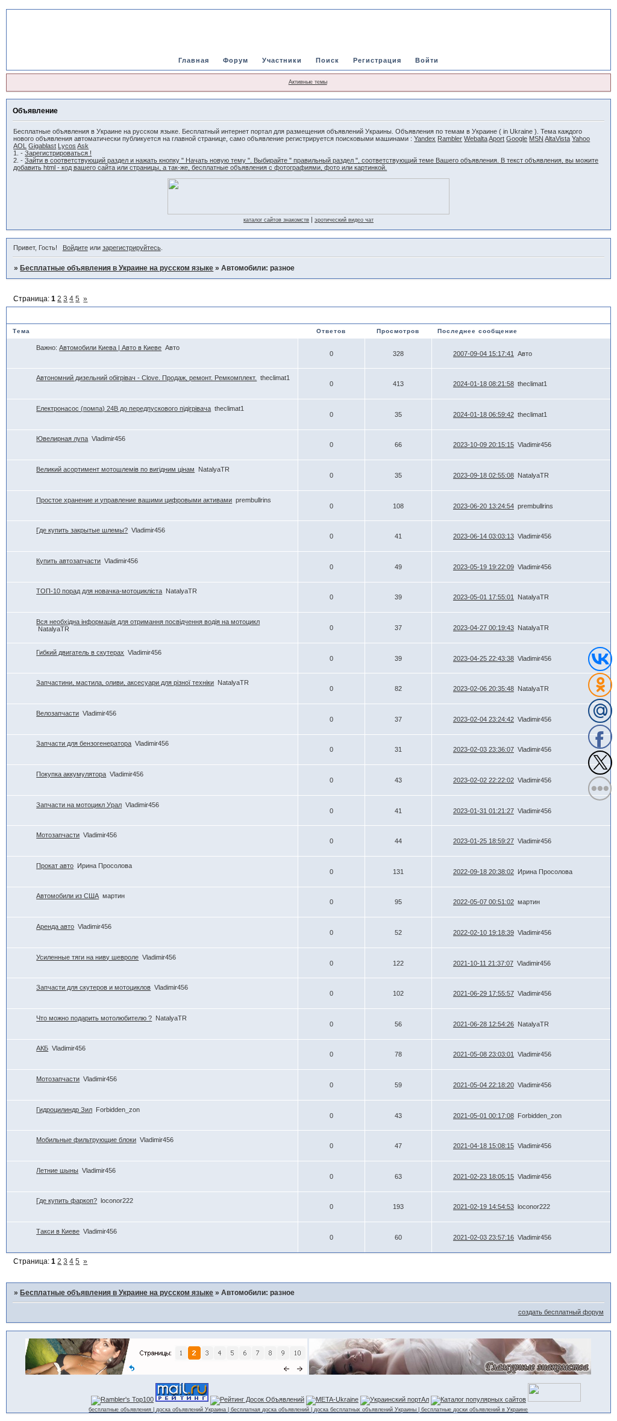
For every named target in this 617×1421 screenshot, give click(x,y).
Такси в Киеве (58, 1231)
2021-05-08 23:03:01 (483, 1054)
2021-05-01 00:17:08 (483, 1115)
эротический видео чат (344, 220)
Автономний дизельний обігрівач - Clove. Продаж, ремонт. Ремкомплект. (146, 377)
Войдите (75, 247)
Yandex (425, 138)
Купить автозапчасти (68, 560)
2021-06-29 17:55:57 (483, 993)
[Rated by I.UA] (554, 1399)
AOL (20, 145)
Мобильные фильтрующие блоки (86, 1139)
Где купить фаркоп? (66, 1200)
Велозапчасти (57, 713)
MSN (536, 138)
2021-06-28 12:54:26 (483, 1024)
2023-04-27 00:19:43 (483, 627)
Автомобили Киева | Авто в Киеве (110, 347)
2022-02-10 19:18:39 (483, 932)
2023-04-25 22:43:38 (483, 658)
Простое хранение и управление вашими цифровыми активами (134, 500)
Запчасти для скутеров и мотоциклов (93, 987)
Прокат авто (55, 865)
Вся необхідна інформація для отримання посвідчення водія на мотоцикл (148, 621)
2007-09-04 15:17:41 (483, 353)
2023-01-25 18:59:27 (483, 841)
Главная (193, 60)
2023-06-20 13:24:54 (483, 506)
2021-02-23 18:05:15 (483, 1176)
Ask (83, 145)
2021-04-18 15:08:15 (483, 1145)
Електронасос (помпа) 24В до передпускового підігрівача (123, 408)
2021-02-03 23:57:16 (483, 1237)
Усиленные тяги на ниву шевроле (87, 957)
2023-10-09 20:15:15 (483, 444)
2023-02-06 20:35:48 (483, 688)
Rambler (449, 138)
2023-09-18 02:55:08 (483, 475)
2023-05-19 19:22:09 (483, 566)
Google (516, 138)
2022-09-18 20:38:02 (483, 871)
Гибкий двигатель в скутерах (80, 652)
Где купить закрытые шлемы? (82, 530)
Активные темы (308, 82)
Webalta (475, 138)
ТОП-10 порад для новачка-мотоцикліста (99, 591)
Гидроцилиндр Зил (64, 1109)
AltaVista (557, 138)
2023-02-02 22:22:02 (483, 780)
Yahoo (581, 138)
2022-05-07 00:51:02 (483, 901)
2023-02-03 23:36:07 (483, 749)
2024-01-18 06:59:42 (483, 414)
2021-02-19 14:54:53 (483, 1206)
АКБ (42, 1048)
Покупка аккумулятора (71, 774)
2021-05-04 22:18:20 (483, 1084)
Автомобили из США (67, 895)
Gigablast (42, 145)
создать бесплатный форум (561, 1312)
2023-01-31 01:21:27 (483, 810)
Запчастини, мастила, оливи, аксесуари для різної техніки (125, 682)
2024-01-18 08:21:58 (483, 383)
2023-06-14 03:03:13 (483, 536)
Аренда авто (55, 926)
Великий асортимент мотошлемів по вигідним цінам (115, 469)
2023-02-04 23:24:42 (483, 719)
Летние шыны (57, 1170)
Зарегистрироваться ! (58, 153)
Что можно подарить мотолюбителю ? (94, 1018)
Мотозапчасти (58, 835)
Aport (496, 138)
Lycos (67, 145)
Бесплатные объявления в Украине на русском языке (116, 268)
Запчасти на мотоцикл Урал (79, 804)
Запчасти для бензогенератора (83, 743)
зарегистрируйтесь (131, 247)
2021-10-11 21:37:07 (483, 963)
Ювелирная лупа (62, 438)
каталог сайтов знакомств (276, 220)
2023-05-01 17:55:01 (483, 597)
